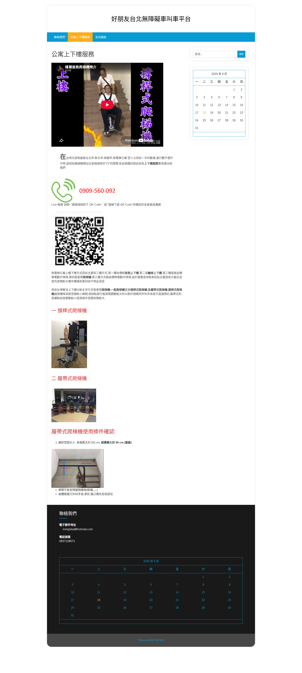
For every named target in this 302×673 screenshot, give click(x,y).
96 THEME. (157, 640)
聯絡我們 (59, 37)
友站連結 (100, 37)
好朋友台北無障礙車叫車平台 (151, 19)
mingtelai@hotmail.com (78, 529)
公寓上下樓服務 (80, 37)
